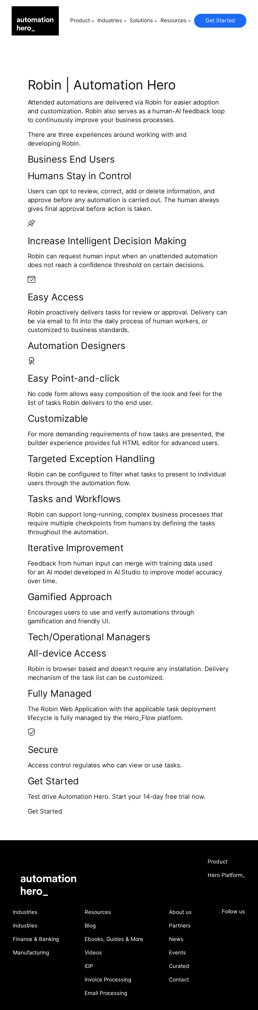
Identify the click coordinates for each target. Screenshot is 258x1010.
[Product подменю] (92, 20)
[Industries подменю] (124, 20)
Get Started (220, 20)
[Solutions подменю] (155, 20)
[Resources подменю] (189, 20)
